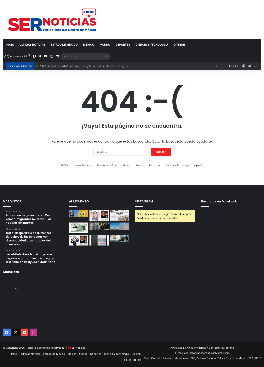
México (88, 44)
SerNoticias (78, 347)
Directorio (228, 347)
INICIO (10, 44)
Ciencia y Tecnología (151, 44)
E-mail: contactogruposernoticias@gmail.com (202, 352)
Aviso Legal (177, 347)
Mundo (105, 44)
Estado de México (64, 44)
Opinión (179, 44)
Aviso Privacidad (196, 347)
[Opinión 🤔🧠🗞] (99, 215)
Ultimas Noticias (32, 44)
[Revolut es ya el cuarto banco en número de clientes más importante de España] (119, 238)
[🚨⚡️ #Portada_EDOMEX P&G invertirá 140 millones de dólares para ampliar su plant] (119, 215)
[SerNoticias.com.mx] (52, 19)
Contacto (214, 347)
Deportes (123, 44)
